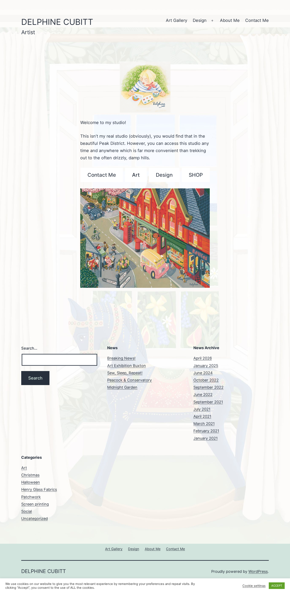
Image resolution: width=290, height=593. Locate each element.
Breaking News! (121, 358)
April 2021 (202, 416)
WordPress (258, 571)
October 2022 (206, 380)
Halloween (30, 482)
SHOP (196, 175)
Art (136, 175)
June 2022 (203, 394)
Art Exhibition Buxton (126, 365)
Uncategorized (34, 518)
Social (26, 511)
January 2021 (205, 438)
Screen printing (35, 504)
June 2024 (203, 373)
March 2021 (204, 423)
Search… (29, 348)
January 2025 (205, 365)
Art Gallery (176, 20)
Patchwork (31, 497)
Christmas (30, 475)
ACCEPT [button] (276, 585)
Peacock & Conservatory (129, 380)
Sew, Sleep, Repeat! (124, 373)
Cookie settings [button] (254, 586)
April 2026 (202, 358)
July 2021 (201, 409)
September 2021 (208, 402)
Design (200, 20)
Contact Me (257, 20)
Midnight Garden (122, 387)
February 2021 (206, 431)
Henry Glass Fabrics (39, 489)
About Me (230, 20)
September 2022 (208, 387)
